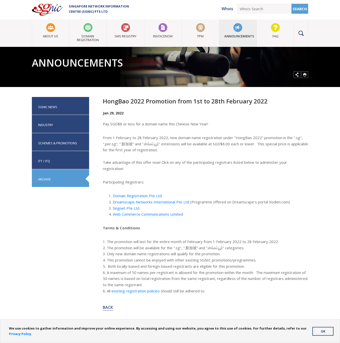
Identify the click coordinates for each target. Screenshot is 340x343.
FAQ (276, 36)
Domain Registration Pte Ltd (137, 195)
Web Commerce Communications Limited (148, 214)
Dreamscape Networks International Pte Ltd (151, 201)
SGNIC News (47, 107)
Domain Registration (88, 38)
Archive (44, 179)
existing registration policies (136, 290)
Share (297, 74)
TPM (200, 36)
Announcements (239, 36)
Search (300, 8)
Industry (45, 125)
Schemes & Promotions (57, 143)
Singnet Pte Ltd (126, 208)
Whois (227, 8)
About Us (50, 36)
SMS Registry (125, 36)
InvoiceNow (163, 36)
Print (304, 74)
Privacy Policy (20, 334)
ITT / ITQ (44, 161)
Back (108, 307)
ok (323, 331)
